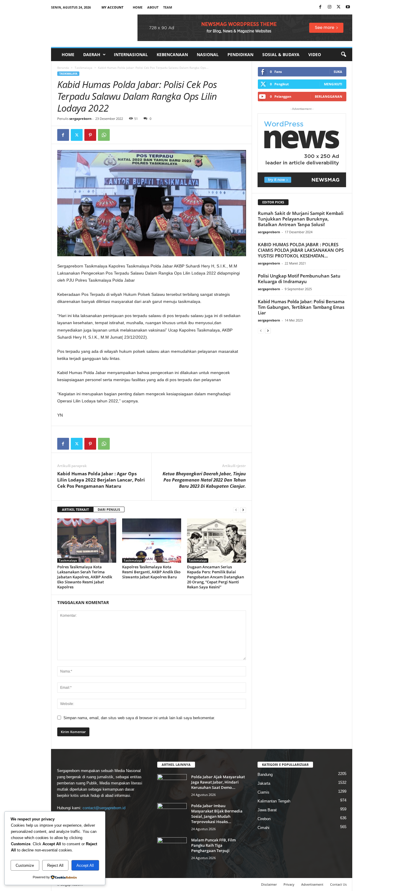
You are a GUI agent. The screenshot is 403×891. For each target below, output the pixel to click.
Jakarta (264, 783)
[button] (343, 54)
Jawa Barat (267, 810)
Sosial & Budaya (280, 54)
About (152, 7)
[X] (338, 7)
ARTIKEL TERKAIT (75, 509)
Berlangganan (328, 96)
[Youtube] (347, 7)
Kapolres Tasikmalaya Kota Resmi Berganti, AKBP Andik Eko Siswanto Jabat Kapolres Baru (151, 572)
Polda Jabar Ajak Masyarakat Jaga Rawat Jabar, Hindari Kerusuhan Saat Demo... (218, 782)
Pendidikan (240, 54)
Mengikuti (333, 84)
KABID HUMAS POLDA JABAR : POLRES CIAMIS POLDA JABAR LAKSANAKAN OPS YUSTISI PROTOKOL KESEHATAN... (301, 250)
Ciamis (263, 792)
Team (167, 7)
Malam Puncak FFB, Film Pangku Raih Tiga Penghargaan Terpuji (213, 845)
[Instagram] (329, 7)
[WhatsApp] (104, 135)
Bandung (265, 774)
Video (314, 54)
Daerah (91, 54)
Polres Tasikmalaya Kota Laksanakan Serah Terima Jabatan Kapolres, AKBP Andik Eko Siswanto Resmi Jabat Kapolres (84, 577)
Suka (338, 71)
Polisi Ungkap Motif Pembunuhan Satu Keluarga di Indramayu (299, 278)
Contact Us (338, 884)
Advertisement (312, 884)
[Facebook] (320, 7)
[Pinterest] (90, 135)
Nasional (208, 54)
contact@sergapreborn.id (104, 808)
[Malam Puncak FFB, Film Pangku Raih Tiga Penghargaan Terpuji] (172, 848)
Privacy (289, 884)
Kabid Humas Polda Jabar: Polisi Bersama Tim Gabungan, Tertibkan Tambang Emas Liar (301, 307)
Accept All (85, 865)
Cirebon (264, 819)
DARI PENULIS (109, 509)
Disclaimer (269, 884)
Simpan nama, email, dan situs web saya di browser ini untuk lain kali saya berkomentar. (139, 718)
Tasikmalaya (83, 68)
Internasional (131, 54)
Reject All (55, 865)
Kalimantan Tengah (274, 801)
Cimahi (263, 827)
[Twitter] (77, 135)
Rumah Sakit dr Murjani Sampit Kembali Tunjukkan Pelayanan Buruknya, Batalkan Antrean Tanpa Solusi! (300, 218)
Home (137, 7)
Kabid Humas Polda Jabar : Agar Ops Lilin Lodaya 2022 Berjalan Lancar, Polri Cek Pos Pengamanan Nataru (101, 480)
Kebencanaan (172, 54)
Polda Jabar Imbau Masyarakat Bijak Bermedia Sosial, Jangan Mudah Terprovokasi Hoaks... (217, 813)
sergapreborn (80, 118)
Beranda (63, 68)
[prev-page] (236, 510)
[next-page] (243, 510)
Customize (25, 865)
